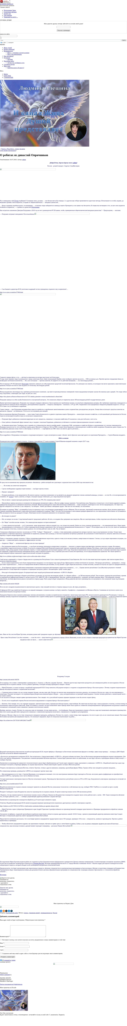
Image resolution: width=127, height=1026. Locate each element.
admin (24, 159)
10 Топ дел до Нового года (15, 63)
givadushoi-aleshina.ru (6, 4)
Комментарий (5, 936)
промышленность (46, 913)
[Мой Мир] (9, 911)
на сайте (4, 42)
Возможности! (8, 51)
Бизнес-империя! (9, 49)
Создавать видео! (9, 64)
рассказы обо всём (12, 913)
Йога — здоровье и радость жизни (18, 53)
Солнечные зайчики (10, 12)
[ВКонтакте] (1, 911)
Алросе (11, 497)
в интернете (10, 42)
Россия (55, 913)
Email (2, 946)
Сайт (1, 950)
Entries (7, 76)
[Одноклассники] (4, 911)
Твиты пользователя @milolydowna (11, 984)
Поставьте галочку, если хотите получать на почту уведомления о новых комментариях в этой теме (33, 940)
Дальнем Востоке (38, 863)
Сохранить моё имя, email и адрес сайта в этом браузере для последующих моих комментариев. (32, 953)
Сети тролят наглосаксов (8, 150)
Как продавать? (9, 56)
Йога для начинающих (14, 54)
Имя (2, 943)
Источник (3, 875)
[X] (6, 911)
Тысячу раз (7, 13)
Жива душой (8, 48)
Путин (16, 201)
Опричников (35, 207)
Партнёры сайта (9, 61)
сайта (75, 163)
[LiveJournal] (11, 911)
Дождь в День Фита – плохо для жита (13, 149)
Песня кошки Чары (10, 10)
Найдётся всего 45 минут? (15, 68)
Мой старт (7, 66)
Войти (6, 74)
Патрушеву (25, 384)
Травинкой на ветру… (11, 17)
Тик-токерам (8, 15)
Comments (8, 77)
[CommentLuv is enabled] (8, 960)
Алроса (26, 913)
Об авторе (7, 58)
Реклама (10, 59)
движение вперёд (34, 913)
